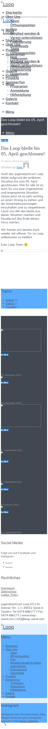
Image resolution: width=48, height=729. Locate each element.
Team (14, 21)
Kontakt (12, 103)
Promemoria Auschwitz (22, 497)
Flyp (13, 57)
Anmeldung (19, 90)
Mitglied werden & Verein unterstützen (26, 35)
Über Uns (13, 17)
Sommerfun (15, 82)
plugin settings (28, 721)
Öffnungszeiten (22, 25)
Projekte (12, 78)
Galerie (11, 99)
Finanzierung (20, 69)
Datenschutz (9, 591)
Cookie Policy (9, 594)
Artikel (4, 140)
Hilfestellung (20, 94)
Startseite (14, 12)
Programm (18, 58)
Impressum (8, 588)
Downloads (19, 74)
